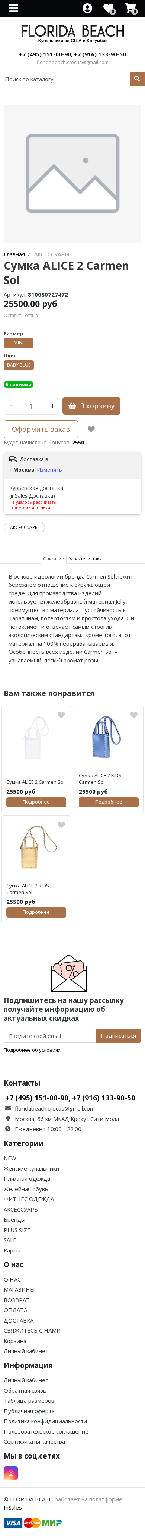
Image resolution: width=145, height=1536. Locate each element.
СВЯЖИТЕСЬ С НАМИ (32, 1330)
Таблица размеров (29, 1400)
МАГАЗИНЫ (19, 1289)
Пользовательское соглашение (46, 1431)
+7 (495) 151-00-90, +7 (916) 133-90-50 (72, 54)
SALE (10, 1240)
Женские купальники (31, 1168)
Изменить (49, 469)
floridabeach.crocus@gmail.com (73, 62)
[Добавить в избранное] (91, 429)
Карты (12, 1250)
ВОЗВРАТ (17, 1300)
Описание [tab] (53, 558)
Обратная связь (25, 1390)
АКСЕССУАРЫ (24, 527)
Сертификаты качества (34, 1441)
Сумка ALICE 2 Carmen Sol (35, 782)
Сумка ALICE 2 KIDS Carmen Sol (100, 778)
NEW (10, 1158)
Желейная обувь (26, 1189)
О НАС (12, 1279)
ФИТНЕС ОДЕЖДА (29, 1199)
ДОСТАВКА (18, 1320)
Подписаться (118, 1035)
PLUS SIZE (17, 1229)
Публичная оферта (29, 1411)
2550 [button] (78, 442)
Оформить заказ (41, 429)
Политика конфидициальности (45, 1421)
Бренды (14, 1219)
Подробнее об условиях (32, 1049)
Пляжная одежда (27, 1178)
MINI (18, 342)
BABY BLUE (19, 365)
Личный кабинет (26, 1351)
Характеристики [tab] (85, 558)
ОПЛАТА (15, 1310)
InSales (13, 1507)
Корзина (15, 1341)
